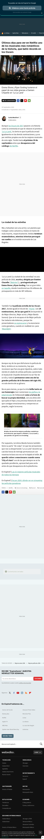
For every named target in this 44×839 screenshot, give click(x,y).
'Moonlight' (6, 329)
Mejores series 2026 (20, 663)
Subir (36, 752)
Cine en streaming (21, 488)
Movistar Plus (27, 714)
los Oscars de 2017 (15, 126)
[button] (14, 117)
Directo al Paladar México (9, 827)
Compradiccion (6, 808)
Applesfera (5, 769)
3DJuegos (25, 763)
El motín (33, 33)
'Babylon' (14, 282)
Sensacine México (27, 821)
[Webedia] (8, 753)
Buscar (41, 744)
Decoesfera (5, 805)
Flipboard (25, 100)
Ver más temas (7, 736)
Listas (24, 718)
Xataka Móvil (5, 766)
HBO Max (5, 725)
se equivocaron (20, 323)
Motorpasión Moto (28, 792)
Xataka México (6, 819)
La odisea (25, 721)
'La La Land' (6, 131)
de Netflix (14, 146)
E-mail (29, 100)
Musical (33, 488)
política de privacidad (25, 683)
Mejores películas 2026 (34, 663)
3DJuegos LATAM (27, 819)
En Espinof (7, 429)
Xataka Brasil (5, 821)
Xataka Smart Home (7, 772)
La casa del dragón (28, 725)
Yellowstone (25, 33)
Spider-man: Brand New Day (10, 729)
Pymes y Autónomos (28, 805)
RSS (26, 692)
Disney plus (5, 714)
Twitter (21, 100)
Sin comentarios (9, 100)
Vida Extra (25, 766)
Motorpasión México (28, 827)
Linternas (25, 729)
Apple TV (5, 721)
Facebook (18, 100)
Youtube (18, 692)
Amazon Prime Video (29, 710)
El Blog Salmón (27, 802)
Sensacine (25, 776)
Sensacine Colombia (28, 824)
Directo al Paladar (7, 789)
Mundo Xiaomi (6, 774)
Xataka (4, 763)
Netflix (11, 488)
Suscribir (38, 679)
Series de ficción (7, 710)
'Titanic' (31, 308)
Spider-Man (15, 33)
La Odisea (7, 33)
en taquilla (6, 288)
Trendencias (5, 802)
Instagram (22, 692)
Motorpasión (26, 789)
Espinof (25, 779)
